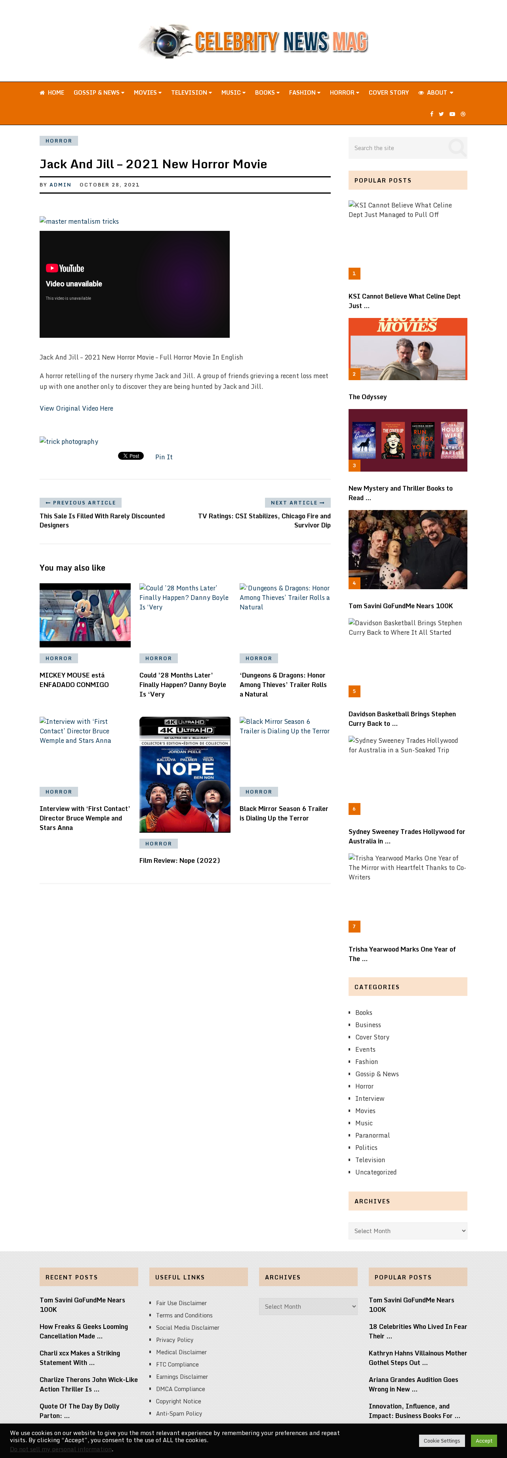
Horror (343, 92)
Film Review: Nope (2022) (179, 860)
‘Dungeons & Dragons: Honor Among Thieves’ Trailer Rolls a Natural (283, 684)
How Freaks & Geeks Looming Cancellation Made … (84, 1331)
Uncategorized (376, 1172)
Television (190, 92)
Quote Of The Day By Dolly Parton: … (80, 1410)
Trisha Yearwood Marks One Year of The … (402, 953)
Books (265, 92)
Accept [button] (484, 1440)
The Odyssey (368, 397)
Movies (146, 92)
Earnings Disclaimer (182, 1376)
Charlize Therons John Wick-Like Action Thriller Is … (89, 1384)
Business (368, 1025)
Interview (370, 1098)
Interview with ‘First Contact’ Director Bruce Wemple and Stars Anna (85, 818)
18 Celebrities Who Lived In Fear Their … (418, 1331)
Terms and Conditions (184, 1315)
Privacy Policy (175, 1339)
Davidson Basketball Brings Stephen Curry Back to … (402, 718)
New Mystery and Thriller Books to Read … (401, 492)
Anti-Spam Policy (179, 1413)
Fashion (303, 92)
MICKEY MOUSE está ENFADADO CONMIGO (74, 680)
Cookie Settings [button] (442, 1440)
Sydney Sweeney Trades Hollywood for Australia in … (407, 836)
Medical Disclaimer (181, 1352)
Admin (61, 184)
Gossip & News (97, 92)
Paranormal (372, 1135)
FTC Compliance (177, 1364)
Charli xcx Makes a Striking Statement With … (80, 1357)
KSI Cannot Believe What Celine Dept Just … (405, 300)
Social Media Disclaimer (187, 1327)
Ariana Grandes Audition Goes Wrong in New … (413, 1384)
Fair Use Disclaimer (181, 1303)
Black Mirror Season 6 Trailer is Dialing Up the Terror (284, 813)
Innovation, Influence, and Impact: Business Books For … (415, 1410)
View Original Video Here (76, 408)
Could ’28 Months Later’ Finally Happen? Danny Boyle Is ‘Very (182, 684)
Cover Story (389, 92)
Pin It (164, 457)
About (436, 92)
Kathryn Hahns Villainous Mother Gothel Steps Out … (418, 1357)
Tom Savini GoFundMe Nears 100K (401, 606)
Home (55, 92)
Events (365, 1049)
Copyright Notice (178, 1401)
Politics (366, 1147)
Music (231, 92)
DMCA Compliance (180, 1388)
